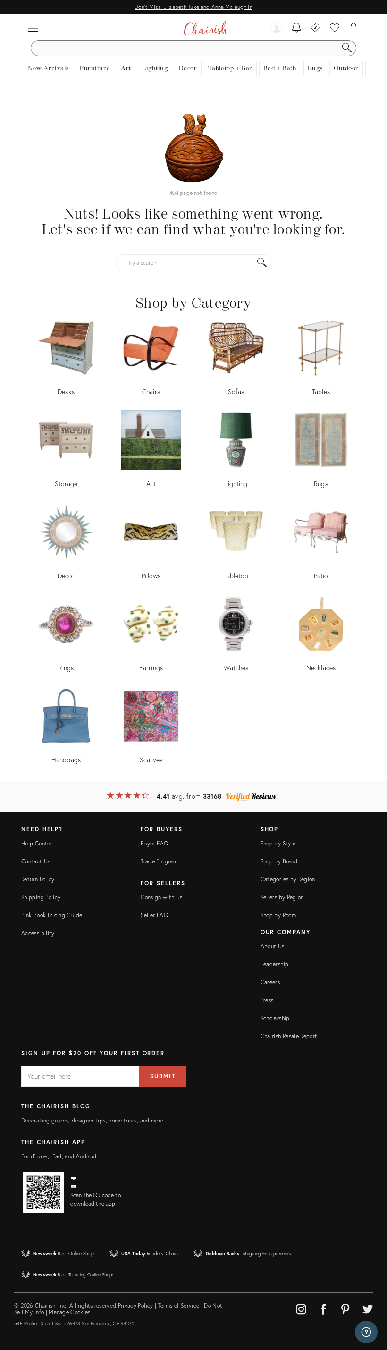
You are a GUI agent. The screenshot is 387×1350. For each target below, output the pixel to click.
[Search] (346, 48)
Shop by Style (278, 843)
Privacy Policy (135, 1305)
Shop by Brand (279, 861)
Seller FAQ (154, 915)
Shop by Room (278, 915)
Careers (270, 982)
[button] (33, 28)
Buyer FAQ (154, 843)
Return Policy (38, 879)
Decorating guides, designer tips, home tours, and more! (93, 1120)
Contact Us (35, 861)
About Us (273, 946)
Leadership (275, 964)
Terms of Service (179, 1305)
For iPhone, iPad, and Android (58, 1156)
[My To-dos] (296, 28)
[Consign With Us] (316, 28)
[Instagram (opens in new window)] (301, 1307)
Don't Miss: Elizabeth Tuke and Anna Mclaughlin (193, 6)
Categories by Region (288, 879)
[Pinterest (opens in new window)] (345, 1307)
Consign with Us (161, 897)
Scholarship (275, 1017)
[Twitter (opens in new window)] (367, 1307)
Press (267, 1000)
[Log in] (276, 28)
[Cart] (353, 28)
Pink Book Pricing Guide (51, 915)
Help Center (36, 843)
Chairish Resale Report (289, 1035)
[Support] (366, 1332)
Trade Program (159, 861)
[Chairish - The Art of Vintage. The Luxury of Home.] (205, 28)
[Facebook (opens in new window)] (323, 1307)
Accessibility (38, 933)
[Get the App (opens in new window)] (43, 1192)
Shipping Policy (40, 897)
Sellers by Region (282, 897)
